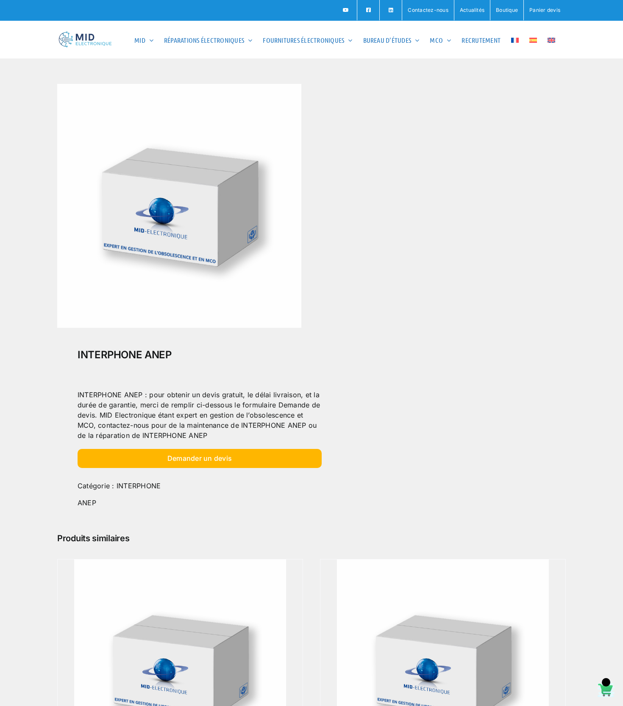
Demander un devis (199, 458)
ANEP (87, 502)
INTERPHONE (139, 486)
